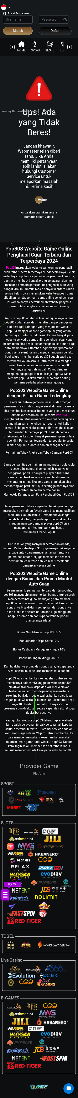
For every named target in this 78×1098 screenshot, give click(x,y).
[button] (5, 8)
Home (40, 200)
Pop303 (11, 267)
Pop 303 (61, 415)
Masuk (18, 31)
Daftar (55, 31)
